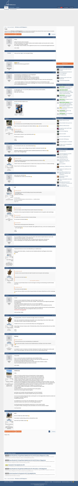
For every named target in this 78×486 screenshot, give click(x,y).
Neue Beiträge (6, 9)
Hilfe (71, 481)
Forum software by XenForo (39, 483)
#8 (54, 155)
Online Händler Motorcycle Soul (65, 122)
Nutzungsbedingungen (57, 481)
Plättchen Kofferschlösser (64, 125)
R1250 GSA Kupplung (63, 131)
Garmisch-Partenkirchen (9, 424)
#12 (54, 234)
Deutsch (11, 481)
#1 (54, 37)
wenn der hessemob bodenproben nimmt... (63, 157)
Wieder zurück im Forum (64, 120)
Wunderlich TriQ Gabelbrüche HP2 (15, 465)
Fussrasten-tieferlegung (64, 139)
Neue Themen (60, 118)
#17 (54, 333)
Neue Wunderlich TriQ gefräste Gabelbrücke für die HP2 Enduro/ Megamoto (25, 460)
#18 (54, 353)
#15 (54, 295)
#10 (54, 184)
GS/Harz (11, 197)
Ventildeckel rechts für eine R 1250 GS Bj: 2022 (66, 108)
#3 (54, 72)
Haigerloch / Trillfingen (9, 381)
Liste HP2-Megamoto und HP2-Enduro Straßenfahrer (65, 154)
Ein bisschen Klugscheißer (64, 80)
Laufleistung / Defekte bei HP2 (65, 166)
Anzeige (9, 53)
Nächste (53, 34)
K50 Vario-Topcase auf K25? (64, 136)
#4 (54, 87)
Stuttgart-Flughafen (10, 167)
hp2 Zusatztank (62, 163)
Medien (17, 7)
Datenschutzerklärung (66, 481)
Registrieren (65, 63)
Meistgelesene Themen (62, 149)
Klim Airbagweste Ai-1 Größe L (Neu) (65, 114)
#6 (54, 118)
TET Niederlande (62, 74)
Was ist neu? (11, 7)
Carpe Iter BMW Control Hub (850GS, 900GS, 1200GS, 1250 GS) (65, 96)
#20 (54, 411)
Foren (6, 7)
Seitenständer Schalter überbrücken (63, 176)
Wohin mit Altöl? (62, 133)
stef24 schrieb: (17, 122)
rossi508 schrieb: (18, 271)
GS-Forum (7, 481)
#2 (54, 60)
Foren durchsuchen (13, 9)
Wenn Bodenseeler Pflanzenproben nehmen (64, 185)
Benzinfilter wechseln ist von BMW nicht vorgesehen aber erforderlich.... (65, 173)
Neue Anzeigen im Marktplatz (63, 84)
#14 (54, 267)
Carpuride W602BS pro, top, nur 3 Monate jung (66, 87)
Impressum (47, 481)
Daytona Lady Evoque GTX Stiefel (65, 111)
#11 (54, 204)
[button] (14, 7)
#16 (54, 315)
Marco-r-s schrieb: (18, 339)
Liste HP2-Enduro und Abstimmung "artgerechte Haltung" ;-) (64, 161)
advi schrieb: (17, 215)
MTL (12, 346)
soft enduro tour (62, 151)
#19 (54, 368)
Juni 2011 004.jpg (18, 114)
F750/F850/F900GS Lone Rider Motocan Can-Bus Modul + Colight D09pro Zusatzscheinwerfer (66, 91)
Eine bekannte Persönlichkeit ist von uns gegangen (65, 72)
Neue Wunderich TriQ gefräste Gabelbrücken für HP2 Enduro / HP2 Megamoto (26, 468)
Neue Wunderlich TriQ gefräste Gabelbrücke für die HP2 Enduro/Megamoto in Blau (27, 455)
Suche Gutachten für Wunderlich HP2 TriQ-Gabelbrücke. (20, 473)
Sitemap (51, 481)
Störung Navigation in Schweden (65, 141)
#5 (54, 99)
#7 (54, 143)
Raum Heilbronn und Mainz (10, 260)
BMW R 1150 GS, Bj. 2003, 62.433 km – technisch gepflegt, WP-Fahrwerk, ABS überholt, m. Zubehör (66, 104)
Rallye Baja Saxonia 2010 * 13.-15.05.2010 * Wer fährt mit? (65, 182)
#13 (54, 246)
